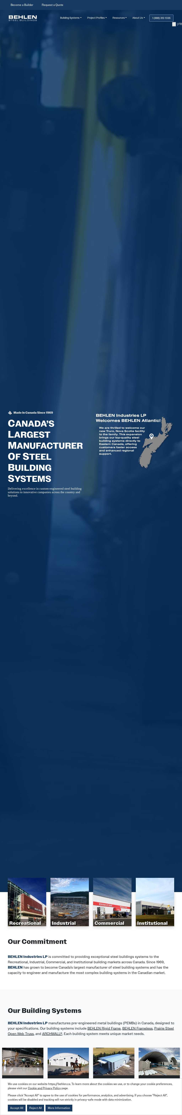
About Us (137, 17)
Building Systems (69, 17)
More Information (59, 1108)
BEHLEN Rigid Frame (104, 1028)
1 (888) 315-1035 (161, 18)
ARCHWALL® (52, 1034)
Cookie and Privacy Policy (44, 1088)
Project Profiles (96, 17)
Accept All (16, 1108)
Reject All (35, 1108)
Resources (119, 17)
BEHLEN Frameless (137, 1028)
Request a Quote (52, 5)
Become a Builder (22, 5)
